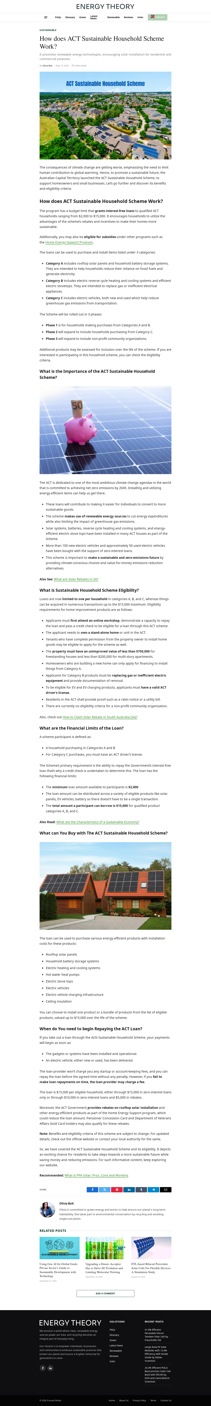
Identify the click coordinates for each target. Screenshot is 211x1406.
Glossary (70, 17)
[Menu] (45, 17)
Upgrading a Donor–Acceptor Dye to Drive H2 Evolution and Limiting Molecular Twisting (104, 1268)
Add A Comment (105, 1293)
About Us (123, 1400)
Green (82, 17)
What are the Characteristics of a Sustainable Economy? (97, 822)
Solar (140, 17)
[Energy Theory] (105, 6)
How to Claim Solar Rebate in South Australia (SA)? (100, 717)
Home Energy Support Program (69, 242)
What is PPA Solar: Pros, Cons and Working (96, 1175)
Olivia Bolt (47, 65)
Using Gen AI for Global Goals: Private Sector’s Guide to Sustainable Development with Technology (59, 1270)
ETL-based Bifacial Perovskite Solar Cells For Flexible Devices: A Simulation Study (151, 1268)
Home (112, 1400)
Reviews (128, 17)
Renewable (113, 17)
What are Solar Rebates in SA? (76, 579)
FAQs (58, 17)
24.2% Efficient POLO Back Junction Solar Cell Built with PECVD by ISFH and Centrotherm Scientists (158, 1374)
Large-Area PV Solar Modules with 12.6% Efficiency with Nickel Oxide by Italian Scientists (156, 1353)
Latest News (93, 17)
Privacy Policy (139, 1400)
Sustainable (48, 30)
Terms (153, 1400)
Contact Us (166, 1400)
